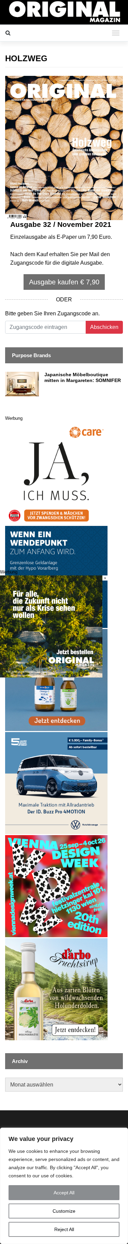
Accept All (64, 1192)
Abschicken (104, 327)
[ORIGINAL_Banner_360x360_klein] (56, 782)
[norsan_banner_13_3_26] (56, 679)
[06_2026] (51, 626)
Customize (64, 1211)
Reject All (64, 1229)
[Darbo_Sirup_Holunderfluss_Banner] (56, 989)
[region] (64, 1186)
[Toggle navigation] (116, 33)
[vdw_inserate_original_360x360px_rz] (56, 886)
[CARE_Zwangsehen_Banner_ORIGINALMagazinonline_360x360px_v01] (56, 473)
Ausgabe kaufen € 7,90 (64, 282)
